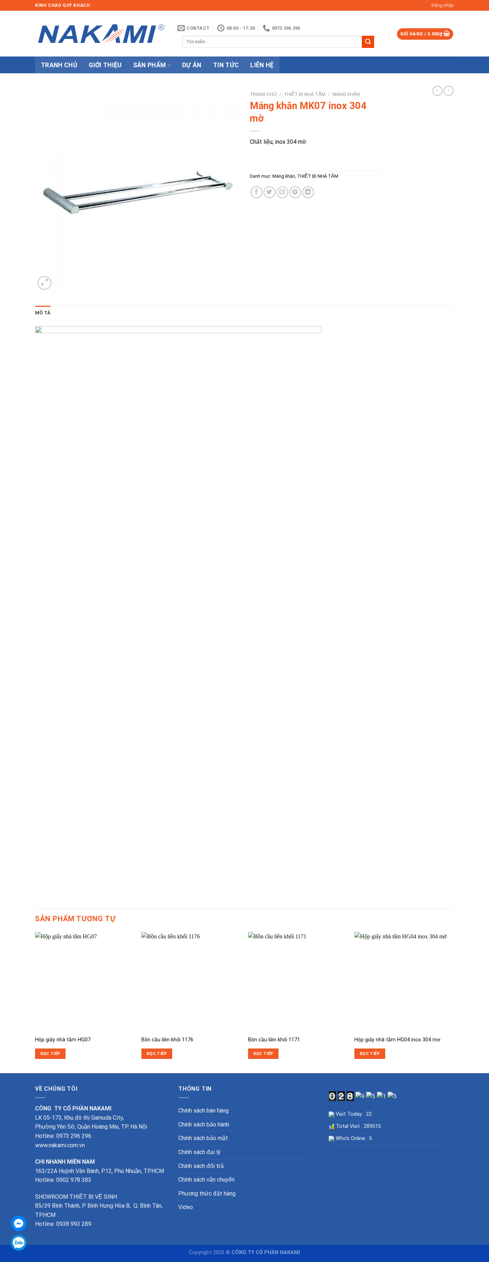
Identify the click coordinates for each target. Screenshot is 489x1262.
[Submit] (368, 42)
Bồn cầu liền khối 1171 (274, 1040)
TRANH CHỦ (59, 65)
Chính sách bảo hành (203, 1124)
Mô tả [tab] (42, 312)
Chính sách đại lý (199, 1152)
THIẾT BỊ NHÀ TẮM (304, 94)
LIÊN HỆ (261, 65)
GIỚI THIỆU (105, 65)
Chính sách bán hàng (203, 1110)
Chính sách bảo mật (203, 1138)
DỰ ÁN (192, 65)
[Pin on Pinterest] (295, 192)
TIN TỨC (226, 65)
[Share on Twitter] (269, 192)
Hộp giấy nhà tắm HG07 (63, 1040)
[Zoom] (45, 283)
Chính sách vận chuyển (206, 1179)
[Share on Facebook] (256, 192)
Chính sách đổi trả (201, 1166)
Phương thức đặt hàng (207, 1193)
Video (185, 1207)
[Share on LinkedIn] (308, 192)
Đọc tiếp (50, 1053)
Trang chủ (263, 94)
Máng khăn (346, 94)
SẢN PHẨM (149, 65)
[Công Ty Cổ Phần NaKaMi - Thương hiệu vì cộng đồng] (101, 34)
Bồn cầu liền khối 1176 (167, 1040)
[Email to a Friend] (282, 192)
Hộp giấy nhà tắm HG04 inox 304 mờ (397, 1040)
